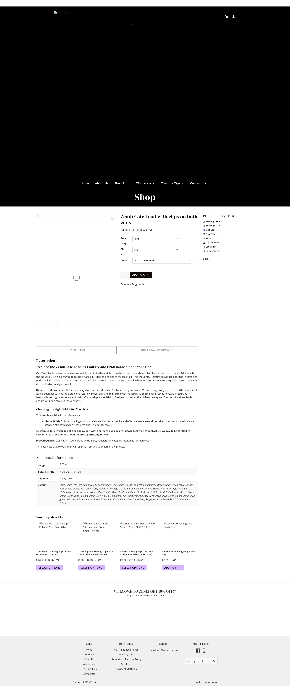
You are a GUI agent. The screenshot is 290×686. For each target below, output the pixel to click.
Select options (49, 567)
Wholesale (143, 183)
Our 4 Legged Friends (126, 649)
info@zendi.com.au (167, 650)
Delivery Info (126, 654)
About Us (102, 183)
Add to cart (141, 274)
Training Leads (213, 221)
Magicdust (212, 682)
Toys (208, 238)
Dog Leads (138, 284)
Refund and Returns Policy (126, 659)
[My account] (233, 17)
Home (85, 183)
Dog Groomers (213, 242)
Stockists (126, 664)
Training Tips (170, 183)
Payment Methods (126, 669)
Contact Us (198, 183)
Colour (125, 260)
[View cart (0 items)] (227, 17)
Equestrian (211, 246)
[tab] (76, 350)
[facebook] (198, 650)
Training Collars (213, 225)
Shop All (120, 183)
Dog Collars (211, 234)
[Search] (132, 24)
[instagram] (204, 650)
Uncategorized (213, 250)
